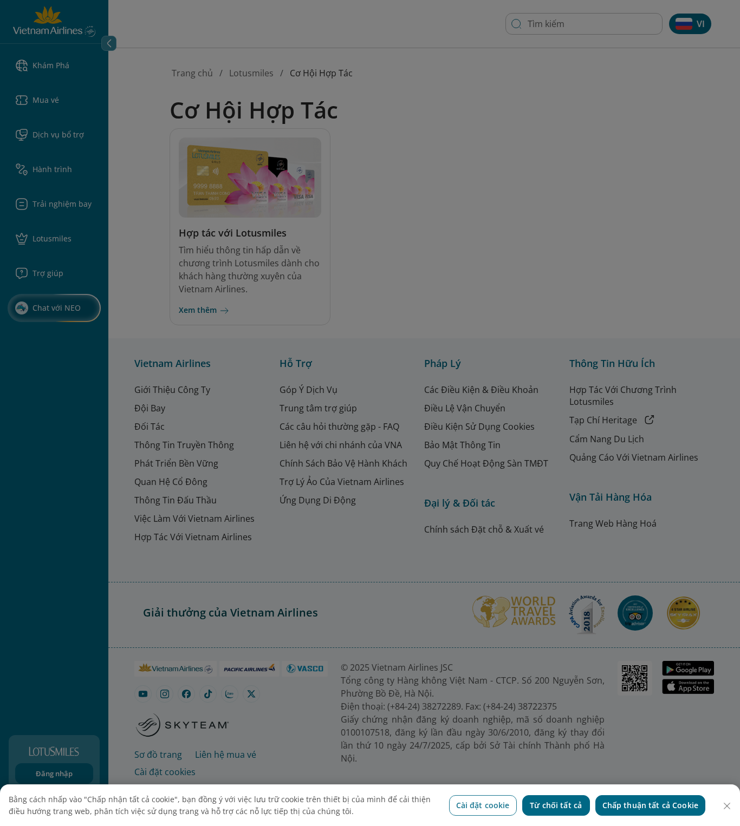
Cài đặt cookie (483, 805)
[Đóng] (727, 806)
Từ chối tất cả (556, 805)
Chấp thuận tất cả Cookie (650, 805)
